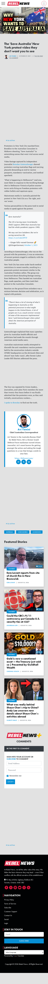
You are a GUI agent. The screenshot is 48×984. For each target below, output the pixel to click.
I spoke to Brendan (12, 402)
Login (6, 923)
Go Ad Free (11, 140)
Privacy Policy (9, 900)
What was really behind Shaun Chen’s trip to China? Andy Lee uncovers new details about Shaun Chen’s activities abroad (23, 710)
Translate (21, 956)
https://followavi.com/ (24, 458)
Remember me (15, 776)
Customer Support (10, 911)
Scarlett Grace (12, 720)
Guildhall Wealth (13, 671)
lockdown (37, 532)
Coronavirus (22, 532)
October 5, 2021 (31, 245)
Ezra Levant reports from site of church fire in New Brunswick (23, 575)
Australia (9, 532)
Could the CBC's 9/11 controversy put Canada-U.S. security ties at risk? (23, 618)
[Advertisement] (24, 115)
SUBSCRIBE (11, 759)
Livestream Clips (12, 625)
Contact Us (8, 915)
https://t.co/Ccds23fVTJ (17, 238)
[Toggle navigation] (3, 3)
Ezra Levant (11, 582)
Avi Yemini (12, 56)
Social (6, 919)
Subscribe (7, 907)
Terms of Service (10, 903)
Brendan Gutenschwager (23, 164)
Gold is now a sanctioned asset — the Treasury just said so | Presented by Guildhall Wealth (24, 663)
